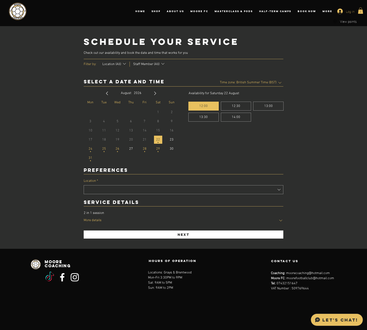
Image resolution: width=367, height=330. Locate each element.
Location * (91, 181)
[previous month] (107, 93)
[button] (360, 10)
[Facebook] (62, 277)
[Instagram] (74, 277)
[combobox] (183, 189)
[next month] (155, 93)
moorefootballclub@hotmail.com (310, 278)
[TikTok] (49, 277)
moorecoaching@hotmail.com (308, 273)
